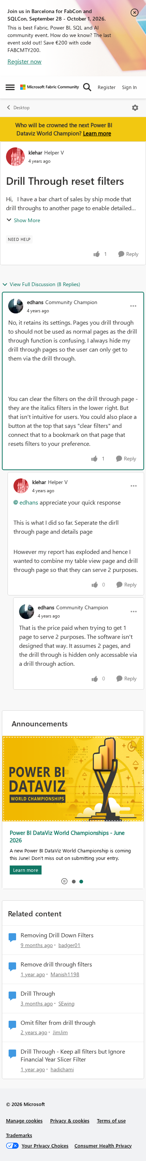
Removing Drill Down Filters (57, 935)
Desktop (21, 107)
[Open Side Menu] (10, 87)
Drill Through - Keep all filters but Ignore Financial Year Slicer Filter (73, 1055)
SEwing (66, 1003)
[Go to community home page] (49, 87)
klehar (35, 152)
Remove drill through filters (56, 964)
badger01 (69, 945)
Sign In (129, 87)
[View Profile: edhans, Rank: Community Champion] (15, 305)
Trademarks (19, 1135)
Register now (24, 61)
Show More (27, 220)
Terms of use (111, 1120)
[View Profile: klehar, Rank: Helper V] (15, 156)
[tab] (73, 881)
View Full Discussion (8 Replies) (45, 284)
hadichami (62, 1069)
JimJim (60, 1032)
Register (107, 87)
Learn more (97, 133)
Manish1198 (65, 974)
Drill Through (38, 993)
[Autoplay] (64, 881)
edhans (35, 302)
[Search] (87, 87)
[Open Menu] (135, 107)
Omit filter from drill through (58, 1022)
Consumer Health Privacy (103, 1145)
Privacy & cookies (69, 1120)
